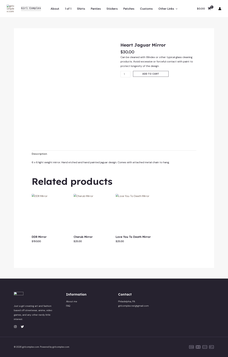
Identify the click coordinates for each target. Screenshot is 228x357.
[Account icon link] (219, 8)
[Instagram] (15, 326)
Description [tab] (39, 154)
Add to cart (150, 73)
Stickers (112, 9)
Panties (96, 9)
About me (71, 301)
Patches (128, 9)
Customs (146, 9)
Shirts (81, 9)
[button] (175, 8)
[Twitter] (22, 326)
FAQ (68, 305)
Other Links (166, 9)
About (55, 9)
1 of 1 (68, 9)
